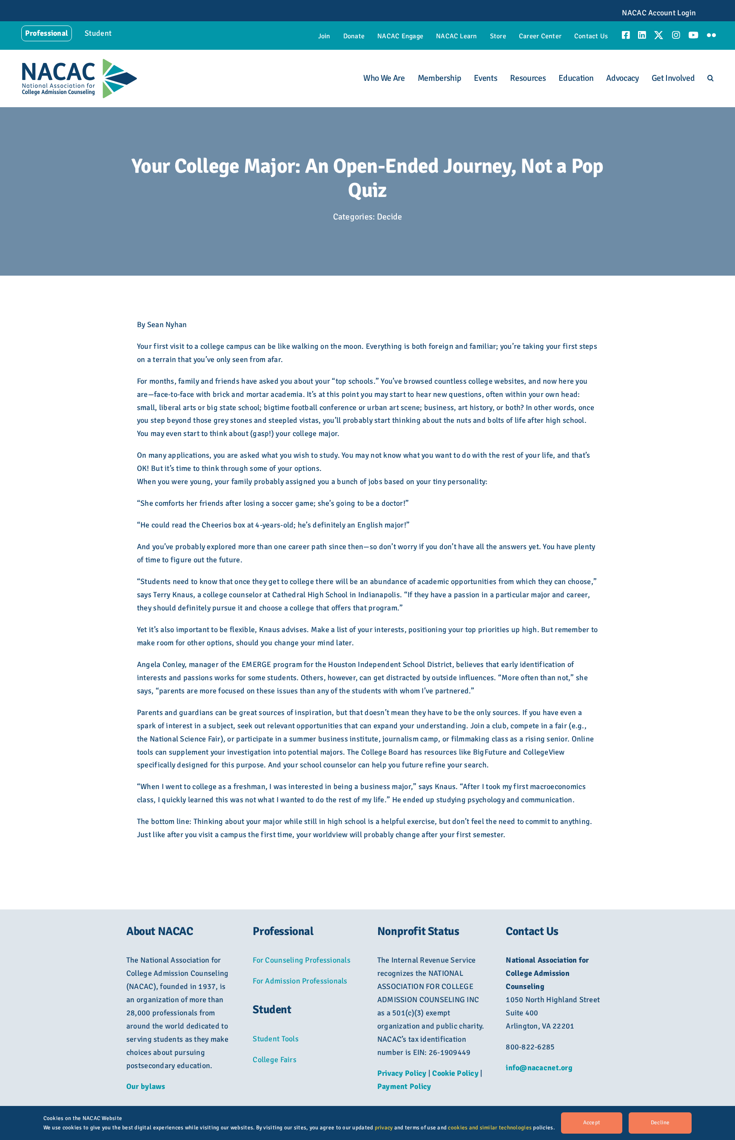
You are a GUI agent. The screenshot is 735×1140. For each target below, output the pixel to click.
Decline (660, 1122)
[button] (710, 78)
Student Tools (276, 1038)
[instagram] (676, 35)
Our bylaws (145, 1086)
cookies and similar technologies (490, 1127)
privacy (384, 1127)
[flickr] (711, 35)
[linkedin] (642, 35)
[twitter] (658, 35)
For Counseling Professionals (301, 960)
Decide (389, 216)
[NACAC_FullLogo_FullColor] (79, 62)
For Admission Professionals (300, 981)
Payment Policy (404, 1086)
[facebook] (626, 35)
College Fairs (274, 1059)
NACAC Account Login (659, 12)
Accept (591, 1122)
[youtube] (693, 35)
